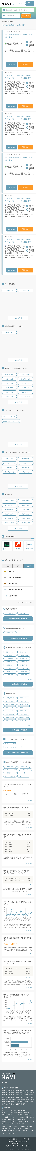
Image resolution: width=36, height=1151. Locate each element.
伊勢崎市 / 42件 (25, 379)
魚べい (20, 1121)
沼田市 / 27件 (25, 383)
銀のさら (20, 1112)
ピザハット (26, 1110)
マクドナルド (5, 1112)
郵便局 (10, 971)
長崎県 (31, 1101)
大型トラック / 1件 (9, 472)
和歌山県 (8, 1099)
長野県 (26, 1095)
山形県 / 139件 (26, 509)
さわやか (8, 1124)
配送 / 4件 (26, 463)
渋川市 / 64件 (25, 387)
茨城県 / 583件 (26, 514)
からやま (4, 1119)
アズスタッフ (16, 1126)
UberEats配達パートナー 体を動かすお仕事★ (19, 35)
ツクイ (15, 1131)
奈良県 (3, 1099)
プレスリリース (26, 1146)
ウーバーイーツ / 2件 (9, 416)
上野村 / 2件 (10, 674)
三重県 (12, 1097)
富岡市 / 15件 (25, 392)
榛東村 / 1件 (10, 671)
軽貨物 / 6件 (25, 458)
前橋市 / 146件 (9, 374)
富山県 (8, 1095)
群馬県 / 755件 (26, 518)
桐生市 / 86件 (9, 379)
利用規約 (7, 1146)
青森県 (8, 1090)
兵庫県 (31, 1097)
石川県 (12, 1095)
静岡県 (3, 1097)
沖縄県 (23, 1104)
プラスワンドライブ (7, 1131)
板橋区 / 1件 (9, 332)
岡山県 (23, 1099)
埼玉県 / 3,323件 (9, 522)
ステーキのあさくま (29, 1121)
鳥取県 (14, 1099)
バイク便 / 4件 (26, 467)
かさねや (11, 1117)
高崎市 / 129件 (26, 374)
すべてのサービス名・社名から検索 (18, 752)
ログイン (29, 3)
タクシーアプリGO (7, 1126)
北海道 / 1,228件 (9, 500)
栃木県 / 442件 (9, 518)
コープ (12, 1133)
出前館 (20, 1110)
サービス (7, 566)
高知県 (17, 1101)
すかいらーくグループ (13, 1114)
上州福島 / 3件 (26, 290)
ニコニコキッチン (19, 1117)
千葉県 (22, 1092)
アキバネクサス (6, 1133)
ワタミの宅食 (13, 1112)
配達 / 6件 (9, 467)
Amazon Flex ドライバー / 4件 (11, 421)
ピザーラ (4, 1114)
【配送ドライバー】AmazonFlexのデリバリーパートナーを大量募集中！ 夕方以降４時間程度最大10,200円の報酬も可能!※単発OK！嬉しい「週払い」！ (19, 76)
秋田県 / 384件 (9, 509)
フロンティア (28, 1114)
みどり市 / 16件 (25, 396)
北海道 (3, 1090)
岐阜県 (31, 1095)
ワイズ (31, 1131)
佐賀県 (26, 1101)
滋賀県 (17, 1097)
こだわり (28, 566)
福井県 (17, 1095)
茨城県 (3, 1092)
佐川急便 (11, 973)
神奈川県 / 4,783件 (24, 717)
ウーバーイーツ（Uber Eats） (16, 880)
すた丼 (3, 1124)
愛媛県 (12, 1101)
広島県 (27, 1099)
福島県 (31, 1090)
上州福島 (11, 813)
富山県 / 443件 (24, 720)
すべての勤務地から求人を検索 (18, 619)
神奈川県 (31, 1092)
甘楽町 (11, 21)
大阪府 (26, 1097)
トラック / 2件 (26, 472)
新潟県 (3, 1095)
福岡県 (22, 1101)
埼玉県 (17, 1092)
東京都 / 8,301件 (10, 717)
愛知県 (8, 1097)
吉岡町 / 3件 (24, 671)
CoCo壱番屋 (5, 1117)
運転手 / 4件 (9, 458)
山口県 (32, 1099)
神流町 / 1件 (24, 674)
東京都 (26, 1092)
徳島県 (3, 1101)
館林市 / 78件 (9, 387)
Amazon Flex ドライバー (15, 878)
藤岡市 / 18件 (9, 392)
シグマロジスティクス (11, 1128)
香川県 (8, 1101)
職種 (18, 566)
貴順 (3, 1128)
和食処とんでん (6, 1121)
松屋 (27, 1117)
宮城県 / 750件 (26, 505)
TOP (3, 21)
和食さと (9, 1119)
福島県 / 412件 (9, 514)
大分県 (8, 1104)
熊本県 (3, 1104)
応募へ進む (25, 64)
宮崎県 (12, 1104)
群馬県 (7, 21)
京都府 (22, 1097)
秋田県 (22, 1090)
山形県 (26, 1090)
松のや (24, 1119)
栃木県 (8, 1092)
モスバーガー (14, 1121)
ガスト (22, 1114)
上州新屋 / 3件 (9, 290)
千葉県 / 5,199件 (25, 522)
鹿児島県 (18, 1104)
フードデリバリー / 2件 (9, 463)
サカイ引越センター (23, 1131)
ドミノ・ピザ (27, 1112)
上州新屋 (11, 815)
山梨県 (22, 1095)
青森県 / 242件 (26, 500)
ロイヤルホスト (17, 1119)
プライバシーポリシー (16, 1146)
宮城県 (17, 1090)
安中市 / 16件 (9, 396)
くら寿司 (31, 1117)
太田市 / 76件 (9, 383)
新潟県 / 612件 (10, 720)
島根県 (18, 1099)
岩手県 (12, 1090)
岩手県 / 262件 (9, 505)
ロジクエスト (29, 1126)
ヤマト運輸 (25, 1128)
